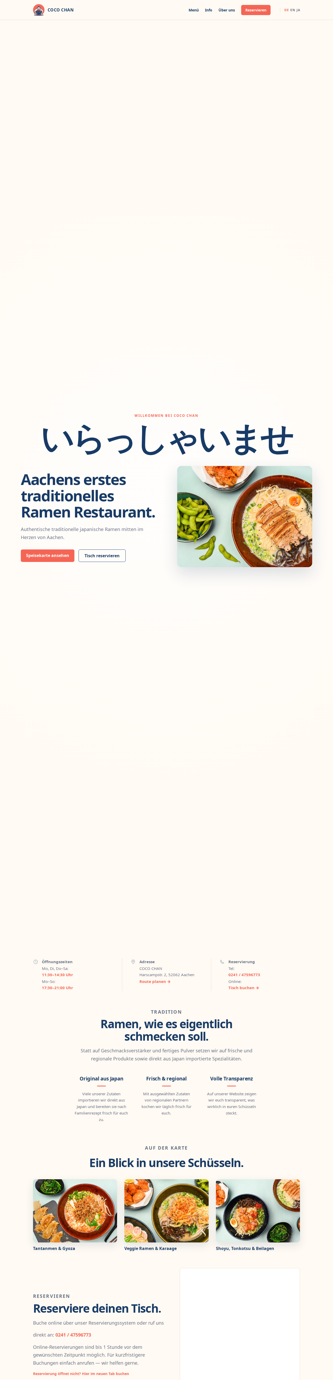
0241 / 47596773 (244, 974)
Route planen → (155, 981)
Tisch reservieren (102, 556)
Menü (194, 10)
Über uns (227, 10)
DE (286, 10)
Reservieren (255, 10)
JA (298, 10)
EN (292, 10)
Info (208, 10)
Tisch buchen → (243, 987)
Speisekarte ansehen (47, 555)
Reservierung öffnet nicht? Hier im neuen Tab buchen (81, 1373)
